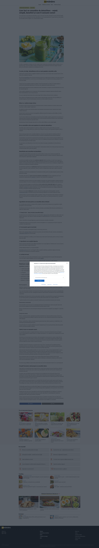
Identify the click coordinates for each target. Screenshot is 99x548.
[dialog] (49, 274)
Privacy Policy (55, 284)
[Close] (67, 264)
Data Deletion (43, 284)
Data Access (49, 284)
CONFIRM (39, 280)
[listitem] (49, 277)
